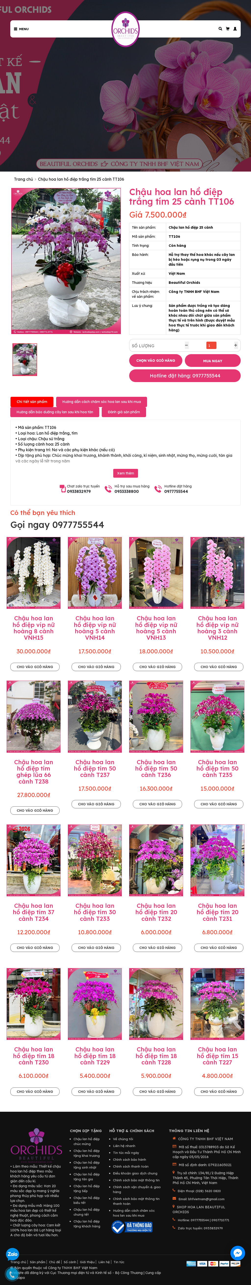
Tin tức (118, 1262)
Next (128, 261)
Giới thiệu (87, 1262)
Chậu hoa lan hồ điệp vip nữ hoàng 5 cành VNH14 (95, 627)
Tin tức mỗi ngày (126, 1153)
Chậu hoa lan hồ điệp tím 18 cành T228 (156, 1056)
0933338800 (126, 491)
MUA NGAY (212, 361)
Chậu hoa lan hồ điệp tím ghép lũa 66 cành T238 (33, 771)
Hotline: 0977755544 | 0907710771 (203, 1220)
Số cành (70, 1262)
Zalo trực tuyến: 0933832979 (200, 1228)
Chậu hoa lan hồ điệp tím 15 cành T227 (217, 1056)
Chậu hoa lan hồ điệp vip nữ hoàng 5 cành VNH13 (156, 627)
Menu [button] (23, 29)
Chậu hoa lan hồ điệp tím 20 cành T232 (156, 912)
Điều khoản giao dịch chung (135, 1173)
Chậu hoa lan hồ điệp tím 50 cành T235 (217, 768)
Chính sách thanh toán (131, 1166)
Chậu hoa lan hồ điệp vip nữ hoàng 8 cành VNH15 (34, 627)
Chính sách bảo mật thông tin (136, 1180)
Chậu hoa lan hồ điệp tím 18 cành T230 (33, 1056)
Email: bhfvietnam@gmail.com (201, 1199)
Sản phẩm (37, 1262)
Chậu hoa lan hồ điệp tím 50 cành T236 (156, 768)
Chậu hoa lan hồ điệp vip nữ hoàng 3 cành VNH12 (217, 627)
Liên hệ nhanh (124, 1146)
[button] (233, 29)
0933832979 (79, 491)
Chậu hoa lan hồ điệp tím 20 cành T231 (217, 912)
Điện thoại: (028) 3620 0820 (199, 1191)
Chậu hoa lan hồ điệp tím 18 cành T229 (95, 1056)
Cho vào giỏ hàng (35, 667)
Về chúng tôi (123, 1139)
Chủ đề (54, 1262)
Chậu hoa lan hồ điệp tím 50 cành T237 (95, 768)
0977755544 (176, 491)
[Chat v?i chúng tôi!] (237, 1253)
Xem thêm (125, 473)
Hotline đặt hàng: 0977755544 (185, 376)
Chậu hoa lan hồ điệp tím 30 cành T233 (95, 912)
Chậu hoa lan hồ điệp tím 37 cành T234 (33, 912)
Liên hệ (104, 1262)
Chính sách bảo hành (129, 1159)
